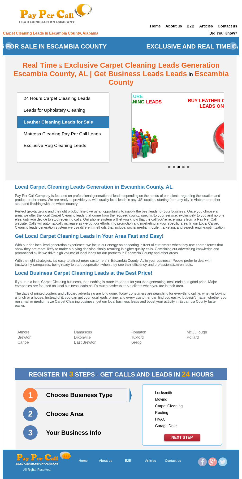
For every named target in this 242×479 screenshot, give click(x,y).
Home (155, 26)
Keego (136, 342)
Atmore (23, 332)
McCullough (197, 332)
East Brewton (85, 342)
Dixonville (82, 337)
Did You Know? (223, 33)
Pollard (193, 337)
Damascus (83, 332)
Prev (9, 46)
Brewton (24, 337)
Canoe (23, 342)
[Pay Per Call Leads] (57, 13)
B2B (190, 26)
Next (233, 46)
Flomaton (138, 332)
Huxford (137, 337)
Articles (206, 26)
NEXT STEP (182, 437)
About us (173, 26)
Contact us (227, 26)
